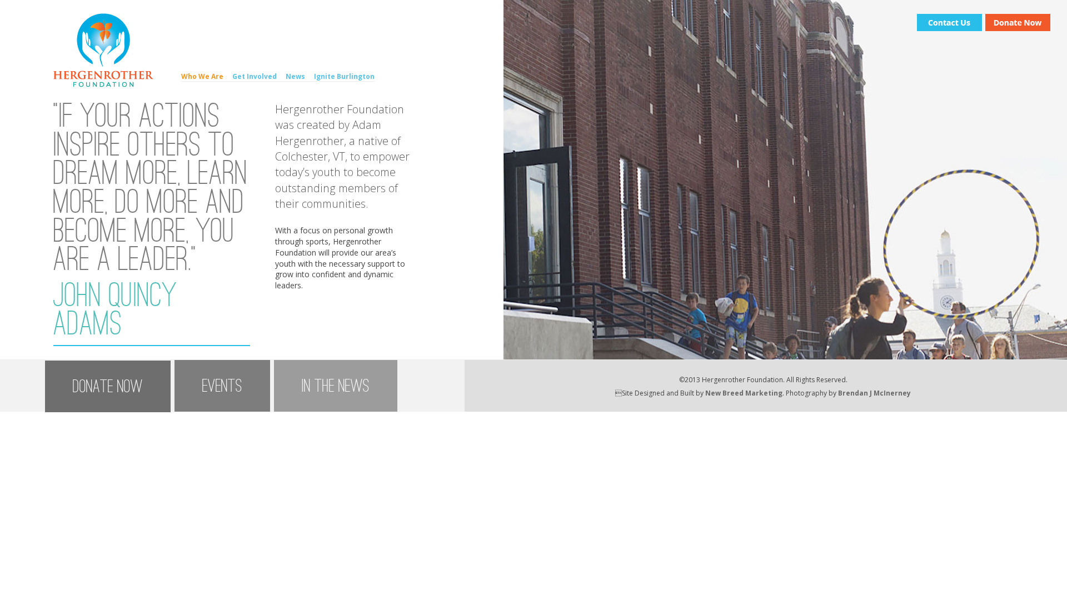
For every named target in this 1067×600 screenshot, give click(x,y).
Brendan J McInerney (874, 393)
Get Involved (254, 76)
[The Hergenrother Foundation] (103, 84)
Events (222, 386)
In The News (336, 386)
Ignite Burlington (344, 76)
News (295, 76)
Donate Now (108, 386)
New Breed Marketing (743, 393)
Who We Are (202, 76)
